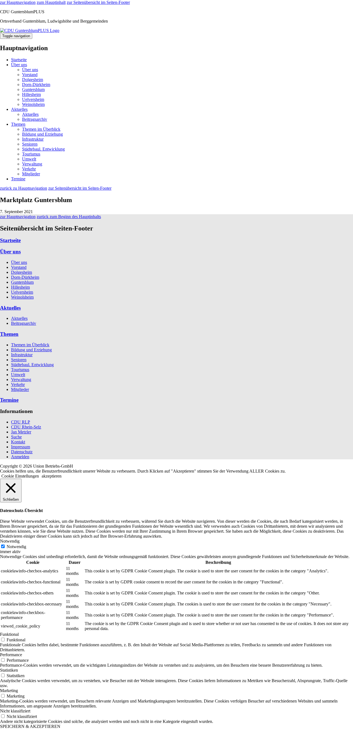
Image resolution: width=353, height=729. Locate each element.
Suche (16, 437)
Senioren (30, 144)
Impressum (20, 446)
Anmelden (20, 456)
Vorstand (30, 74)
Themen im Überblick (41, 129)
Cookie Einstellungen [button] (20, 476)
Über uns (19, 64)
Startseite (19, 59)
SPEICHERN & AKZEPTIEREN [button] (30, 726)
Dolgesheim (32, 79)
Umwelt (29, 159)
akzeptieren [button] (51, 476)
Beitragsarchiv (34, 119)
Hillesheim (31, 94)
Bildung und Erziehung (42, 134)
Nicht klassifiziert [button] (15, 711)
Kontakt (18, 441)
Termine (18, 178)
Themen (18, 124)
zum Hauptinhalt (51, 2)
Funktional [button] (9, 634)
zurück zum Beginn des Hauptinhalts (69, 216)
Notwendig (16, 546)
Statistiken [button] (9, 670)
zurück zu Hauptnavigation (23, 188)
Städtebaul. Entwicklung (43, 149)
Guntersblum (33, 89)
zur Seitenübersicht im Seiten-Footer (98, 2)
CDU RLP (20, 422)
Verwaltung (32, 164)
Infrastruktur (33, 139)
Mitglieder (31, 173)
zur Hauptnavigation (18, 2)
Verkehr (29, 169)
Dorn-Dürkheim (36, 84)
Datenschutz (22, 451)
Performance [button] (11, 654)
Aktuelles (19, 109)
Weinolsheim (33, 104)
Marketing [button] (9, 690)
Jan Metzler (21, 432)
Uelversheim (33, 99)
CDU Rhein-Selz (26, 427)
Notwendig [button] (10, 541)
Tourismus (31, 154)
